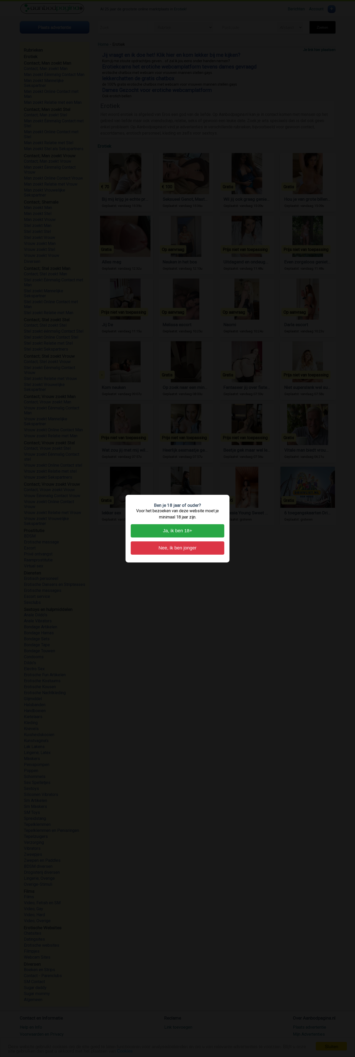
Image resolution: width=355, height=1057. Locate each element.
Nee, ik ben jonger (177, 547)
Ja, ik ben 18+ (177, 530)
